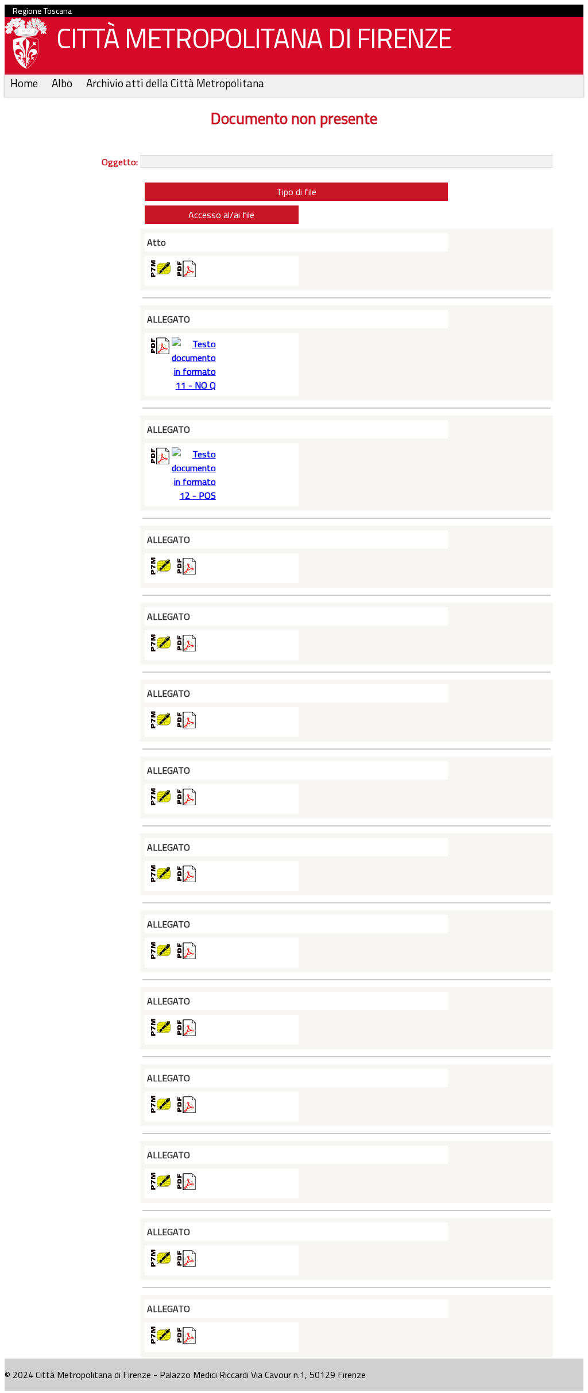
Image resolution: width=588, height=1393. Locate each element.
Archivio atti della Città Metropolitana (175, 83)
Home (25, 83)
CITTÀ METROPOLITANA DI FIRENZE (254, 38)
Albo (63, 83)
